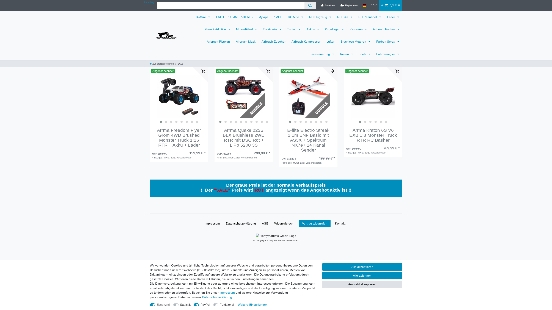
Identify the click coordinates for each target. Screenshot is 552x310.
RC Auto (294, 17)
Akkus (311, 29)
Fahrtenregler (386, 54)
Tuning (292, 29)
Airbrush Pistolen (218, 41)
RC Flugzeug (318, 17)
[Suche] (309, 5)
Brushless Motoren (353, 41)
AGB (265, 223)
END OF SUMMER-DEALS (234, 17)
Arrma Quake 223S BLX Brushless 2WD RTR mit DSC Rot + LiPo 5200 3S (244, 137)
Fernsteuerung (320, 54)
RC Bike (343, 17)
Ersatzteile (270, 29)
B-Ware (201, 17)
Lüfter (330, 41)
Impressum (212, 223)
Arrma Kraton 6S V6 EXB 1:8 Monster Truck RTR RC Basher (373, 135)
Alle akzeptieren (362, 266)
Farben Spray (386, 41)
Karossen (357, 29)
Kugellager (332, 29)
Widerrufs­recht (284, 223)
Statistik (185, 304)
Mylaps (263, 17)
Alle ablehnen (362, 275)
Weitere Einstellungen (253, 304)
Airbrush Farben (384, 29)
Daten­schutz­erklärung (241, 223)
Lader (391, 17)
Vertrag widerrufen (314, 223)
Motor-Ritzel (245, 29)
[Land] (364, 5)
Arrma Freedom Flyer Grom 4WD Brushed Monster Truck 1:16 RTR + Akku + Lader (179, 137)
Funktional (227, 304)
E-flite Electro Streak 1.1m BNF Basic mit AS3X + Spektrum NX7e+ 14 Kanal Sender (308, 140)
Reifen (345, 54)
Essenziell (163, 304)
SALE (278, 17)
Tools (363, 54)
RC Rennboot (368, 17)
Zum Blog (149, 2)
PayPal (205, 304)
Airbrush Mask (246, 41)
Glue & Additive (216, 29)
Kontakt (340, 223)
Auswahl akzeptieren (362, 284)
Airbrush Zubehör (273, 41)
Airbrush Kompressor (306, 41)
